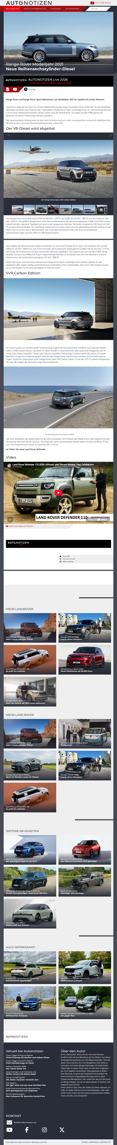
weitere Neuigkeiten (22, 831)
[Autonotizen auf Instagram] (44, 1131)
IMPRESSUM (93, 1142)
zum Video (20, 526)
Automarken (72, 9)
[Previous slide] (8, 172)
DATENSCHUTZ (105, 1142)
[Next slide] (108, 172)
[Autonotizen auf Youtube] (9, 1131)
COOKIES (84, 1142)
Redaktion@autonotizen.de (25, 1122)
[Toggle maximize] (110, 135)
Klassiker (56, 9)
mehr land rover (20, 715)
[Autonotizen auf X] (61, 1131)
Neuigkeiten (12, 9)
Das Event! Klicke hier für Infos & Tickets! (51, 83)
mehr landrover (19, 609)
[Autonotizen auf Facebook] (26, 1131)
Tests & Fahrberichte (35, 9)
